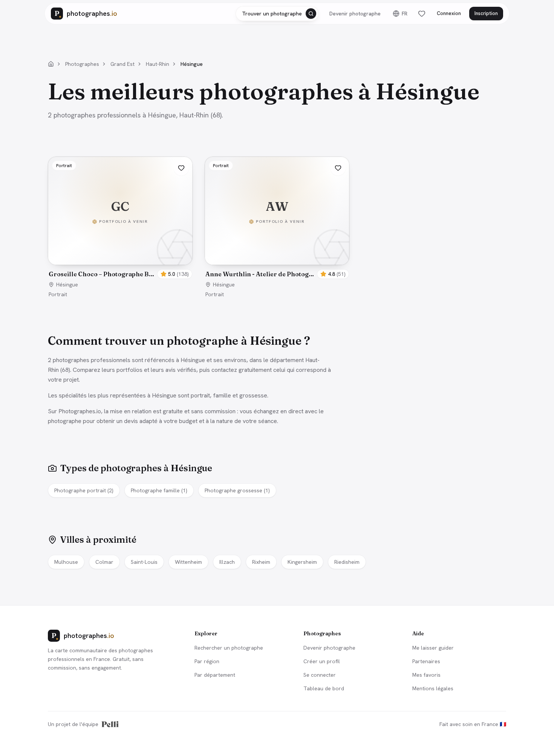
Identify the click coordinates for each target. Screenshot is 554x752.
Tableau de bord (323, 688)
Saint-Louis (144, 562)
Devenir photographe (355, 13)
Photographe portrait (83, 490)
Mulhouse (66, 562)
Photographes (82, 64)
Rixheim (261, 562)
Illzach (227, 562)
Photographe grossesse (237, 490)
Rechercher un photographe (228, 647)
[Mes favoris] (421, 13)
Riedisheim (347, 562)
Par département (214, 674)
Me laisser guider (433, 647)
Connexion (449, 13)
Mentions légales (432, 688)
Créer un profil (321, 661)
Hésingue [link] (192, 64)
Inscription (486, 13)
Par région (206, 661)
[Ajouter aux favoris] (181, 167)
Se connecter (319, 674)
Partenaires (426, 661)
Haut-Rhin (157, 64)
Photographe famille (159, 490)
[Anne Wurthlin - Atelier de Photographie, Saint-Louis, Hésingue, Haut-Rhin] (277, 211)
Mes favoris (426, 674)
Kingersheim (302, 562)
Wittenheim (188, 562)
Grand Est (122, 64)
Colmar (104, 562)
